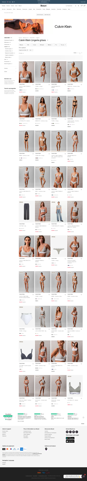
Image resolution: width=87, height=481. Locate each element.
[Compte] (75, 5)
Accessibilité (35, 475)
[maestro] (10, 449)
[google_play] (70, 438)
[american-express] (21, 449)
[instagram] (70, 432)
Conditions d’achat (29, 475)
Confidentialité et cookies (42, 475)
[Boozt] (43, 5)
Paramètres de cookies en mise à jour (54, 475)
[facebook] (67, 432)
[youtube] (73, 432)
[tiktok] (76, 432)
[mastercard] (7, 449)
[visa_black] (3, 449)
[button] (10, 68)
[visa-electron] (14, 449)
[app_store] (70, 441)
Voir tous (82, 423)
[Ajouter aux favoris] (33, 84)
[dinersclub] (18, 449)
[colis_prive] (46, 449)
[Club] (78, 5)
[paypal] (25, 449)
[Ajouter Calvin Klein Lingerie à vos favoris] (47, 40)
